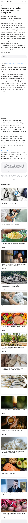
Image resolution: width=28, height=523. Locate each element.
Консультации (4, 5)
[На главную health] (8, 1)
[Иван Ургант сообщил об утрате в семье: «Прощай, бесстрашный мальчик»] (14, 488)
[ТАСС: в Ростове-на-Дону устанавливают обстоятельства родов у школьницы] (14, 363)
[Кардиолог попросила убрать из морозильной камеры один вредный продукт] (14, 260)
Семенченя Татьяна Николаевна (14, 63)
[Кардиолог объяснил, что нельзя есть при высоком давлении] (14, 426)
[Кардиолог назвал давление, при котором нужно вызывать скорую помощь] (14, 218)
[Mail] (4, 1)
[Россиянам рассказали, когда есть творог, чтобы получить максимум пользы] (14, 447)
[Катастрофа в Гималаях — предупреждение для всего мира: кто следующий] (14, 280)
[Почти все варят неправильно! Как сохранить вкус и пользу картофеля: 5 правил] (14, 239)
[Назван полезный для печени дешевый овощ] (14, 322)
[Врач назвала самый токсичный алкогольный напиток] (14, 405)
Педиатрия (11, 5)
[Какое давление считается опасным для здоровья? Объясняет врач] (14, 197)
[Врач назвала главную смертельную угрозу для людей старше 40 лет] (14, 467)
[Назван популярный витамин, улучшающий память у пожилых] (14, 343)
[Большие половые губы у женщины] (14, 301)
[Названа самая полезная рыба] (14, 384)
